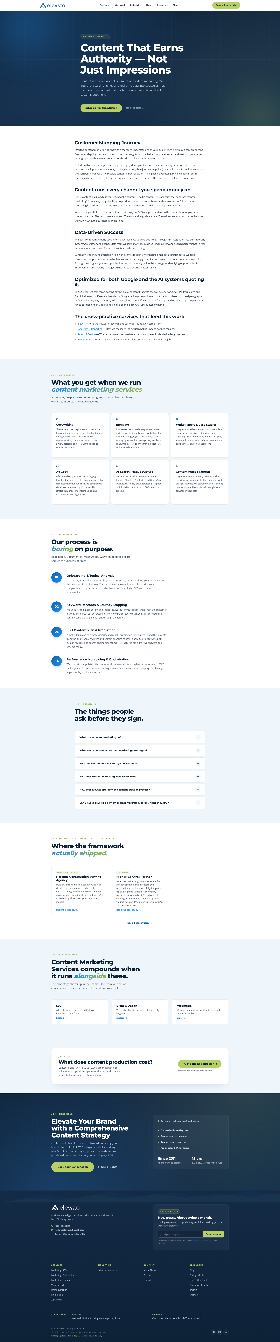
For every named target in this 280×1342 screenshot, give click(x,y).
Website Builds (58, 1284)
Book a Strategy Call (226, 5)
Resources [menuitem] (162, 5)
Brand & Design (87, 334)
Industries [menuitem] (135, 5)
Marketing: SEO (59, 1270)
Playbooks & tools (199, 1284)
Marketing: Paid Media (62, 1275)
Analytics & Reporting (90, 329)
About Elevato (150, 1270)
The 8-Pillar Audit (198, 1279)
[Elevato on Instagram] (226, 1332)
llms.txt (193, 1289)
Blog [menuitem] (175, 5)
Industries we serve (107, 1270)
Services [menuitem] (104, 5)
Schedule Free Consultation (101, 107)
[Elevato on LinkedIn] (213, 1332)
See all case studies (138, 922)
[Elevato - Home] (52, 5)
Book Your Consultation (72, 1166)
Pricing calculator (198, 1275)
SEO (80, 323)
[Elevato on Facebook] (219, 1332)
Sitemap (194, 1294)
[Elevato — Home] (65, 1207)
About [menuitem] (149, 5)
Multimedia (84, 339)
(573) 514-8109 (109, 1166)
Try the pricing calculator (198, 1063)
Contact (147, 1279)
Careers (147, 1275)
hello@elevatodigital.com (70, 1230)
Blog (192, 1270)
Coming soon (213, 1234)
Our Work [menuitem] (120, 5)
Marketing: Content (60, 1279)
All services (56, 1299)
